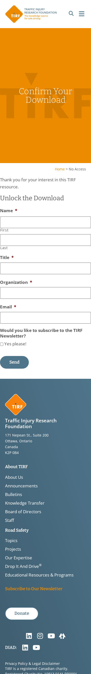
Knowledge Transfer (24, 503)
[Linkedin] (29, 636)
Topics (11, 540)
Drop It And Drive (23, 566)
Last (4, 248)
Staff (9, 520)
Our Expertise (18, 557)
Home (60, 169)
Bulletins (13, 494)
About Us (14, 477)
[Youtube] (51, 636)
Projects (13, 549)
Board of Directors (23, 511)
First (4, 230)
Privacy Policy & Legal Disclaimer (32, 663)
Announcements (21, 485)
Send (14, 362)
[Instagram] (40, 636)
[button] (71, 13)
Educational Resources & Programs (39, 575)
